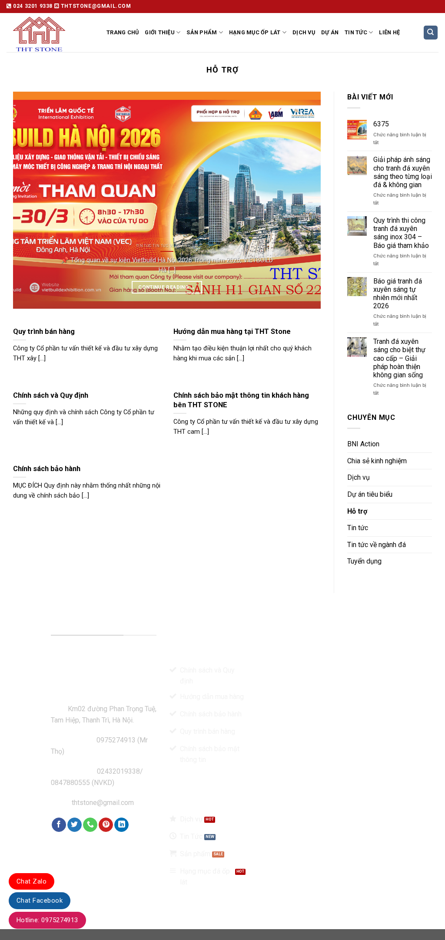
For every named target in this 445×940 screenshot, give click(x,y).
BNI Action (363, 444)
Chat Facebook (40, 900)
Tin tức (356, 32)
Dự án (330, 32)
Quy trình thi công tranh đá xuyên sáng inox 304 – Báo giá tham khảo (401, 233)
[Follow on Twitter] (74, 825)
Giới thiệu (160, 32)
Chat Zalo (31, 881)
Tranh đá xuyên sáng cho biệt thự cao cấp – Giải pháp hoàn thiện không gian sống (399, 358)
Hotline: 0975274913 (47, 920)
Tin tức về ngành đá (376, 545)
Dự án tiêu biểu (369, 494)
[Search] (431, 33)
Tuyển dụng (364, 561)
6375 (381, 124)
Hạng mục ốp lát (255, 32)
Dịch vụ (303, 32)
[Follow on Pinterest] (106, 825)
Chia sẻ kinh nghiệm (377, 461)
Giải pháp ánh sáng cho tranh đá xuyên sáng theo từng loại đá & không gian (402, 172)
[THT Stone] (50, 32)
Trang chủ (122, 32)
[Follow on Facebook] (59, 825)
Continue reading (166, 287)
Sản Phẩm (201, 32)
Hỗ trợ (357, 511)
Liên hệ (389, 32)
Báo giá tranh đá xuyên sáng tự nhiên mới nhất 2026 (397, 293)
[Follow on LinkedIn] (121, 825)
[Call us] (90, 825)
